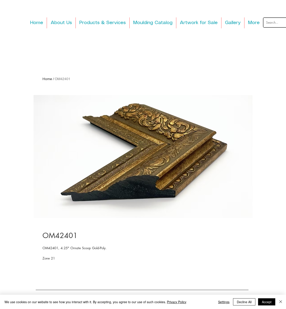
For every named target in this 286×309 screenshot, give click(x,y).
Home (47, 79)
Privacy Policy (176, 302)
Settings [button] (223, 302)
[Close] (280, 301)
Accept (266, 302)
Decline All (244, 302)
